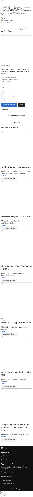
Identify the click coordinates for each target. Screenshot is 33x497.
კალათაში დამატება (9, 105)
